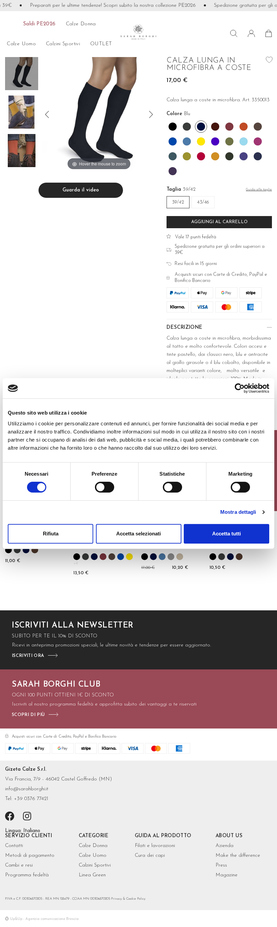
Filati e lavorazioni (155, 845)
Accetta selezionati (138, 533)
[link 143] (76, 556)
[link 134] (8, 550)
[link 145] (94, 556)
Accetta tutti (226, 533)
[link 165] (212, 556)
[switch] (104, 487)
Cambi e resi (19, 865)
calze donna (81, 24)
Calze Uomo (92, 855)
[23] (47, 114)
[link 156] (153, 556)
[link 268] (28, 817)
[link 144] (85, 556)
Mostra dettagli (238, 512)
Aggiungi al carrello (219, 222)
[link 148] (120, 556)
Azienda (224, 845)
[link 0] (239, 388)
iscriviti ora (28, 656)
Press (221, 865)
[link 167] (230, 556)
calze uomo (21, 44)
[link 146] (103, 556)
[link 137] (34, 550)
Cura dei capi (150, 855)
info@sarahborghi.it (26, 789)
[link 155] (144, 556)
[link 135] (17, 550)
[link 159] (179, 556)
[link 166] (221, 556)
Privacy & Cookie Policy (128, 899)
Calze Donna (93, 845)
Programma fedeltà (27, 875)
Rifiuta (50, 533)
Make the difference (238, 855)
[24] (151, 114)
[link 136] (26, 550)
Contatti (14, 845)
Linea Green (92, 875)
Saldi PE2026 (39, 24)
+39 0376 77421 (31, 798)
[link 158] (171, 556)
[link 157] (162, 556)
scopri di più (28, 715)
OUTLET (101, 44)
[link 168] (239, 556)
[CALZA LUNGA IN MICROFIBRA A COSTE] (21, 74)
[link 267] (11, 817)
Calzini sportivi (63, 44)
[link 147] (111, 556)
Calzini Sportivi (95, 865)
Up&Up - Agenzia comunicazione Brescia (44, 919)
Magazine (226, 875)
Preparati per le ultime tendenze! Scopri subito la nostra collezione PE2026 (105, 5)
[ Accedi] (251, 33)
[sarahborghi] (139, 32)
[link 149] (129, 556)
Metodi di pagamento (29, 855)
